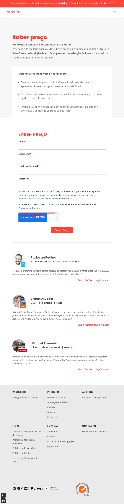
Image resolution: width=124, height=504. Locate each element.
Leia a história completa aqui (93, 280)
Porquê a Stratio (56, 397)
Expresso (52, 417)
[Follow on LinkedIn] (3, 495)
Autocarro (52, 412)
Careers (51, 436)
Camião (51, 407)
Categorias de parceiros (25, 397)
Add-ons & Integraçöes (94, 397)
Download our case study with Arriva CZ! (92, 3)
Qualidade (53, 446)
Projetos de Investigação (60, 441)
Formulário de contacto (94, 431)
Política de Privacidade (24, 448)
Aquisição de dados (57, 402)
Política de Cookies (22, 453)
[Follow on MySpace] (3, 500)
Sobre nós (52, 431)
